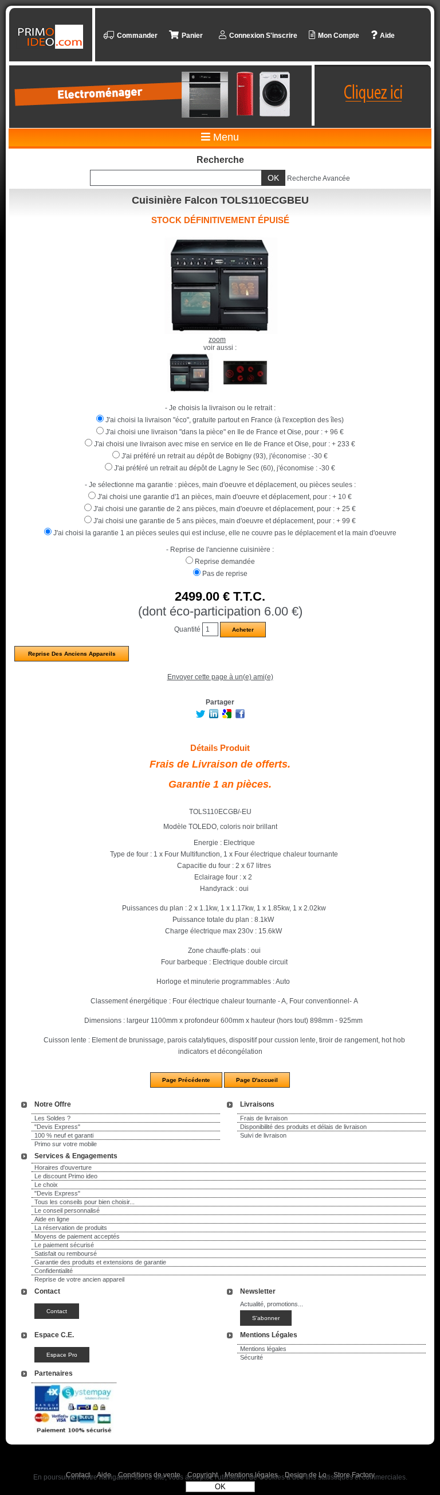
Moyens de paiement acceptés (77, 1236)
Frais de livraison (264, 1118)
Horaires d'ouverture (63, 1167)
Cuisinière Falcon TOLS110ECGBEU (220, 200)
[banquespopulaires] (73, 1435)
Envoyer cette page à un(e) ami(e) (220, 677)
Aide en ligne (51, 1219)
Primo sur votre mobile (65, 1143)
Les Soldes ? (52, 1118)
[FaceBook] (240, 716)
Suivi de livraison (263, 1135)
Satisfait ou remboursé (65, 1253)
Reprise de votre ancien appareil (79, 1279)
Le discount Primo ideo (65, 1176)
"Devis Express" (57, 1126)
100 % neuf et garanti (63, 1135)
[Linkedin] (213, 716)
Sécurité (251, 1357)
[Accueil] (52, 36)
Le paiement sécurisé (64, 1244)
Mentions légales (263, 1348)
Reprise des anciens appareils (72, 654)
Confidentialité (53, 1270)
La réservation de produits (70, 1227)
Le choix (46, 1184)
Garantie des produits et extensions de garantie (100, 1262)
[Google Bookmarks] (226, 716)
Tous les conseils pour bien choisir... (84, 1201)
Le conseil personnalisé (67, 1210)
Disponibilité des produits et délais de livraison (303, 1126)
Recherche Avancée (318, 178)
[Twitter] (200, 716)
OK (220, 1486)
